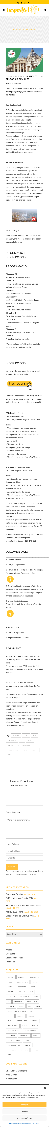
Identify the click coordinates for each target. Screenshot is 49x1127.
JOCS (38, 1006)
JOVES (30, 740)
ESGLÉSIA (11, 996)
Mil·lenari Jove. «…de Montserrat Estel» (23, 905)
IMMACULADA (32, 1001)
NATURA (35, 1025)
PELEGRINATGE (13, 750)
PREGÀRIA (11, 1035)
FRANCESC (18, 1001)
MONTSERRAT (13, 1025)
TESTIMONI (12, 1050)
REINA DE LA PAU (14, 1040)
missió (34, 1021)
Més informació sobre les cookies (20, 1123)
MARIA (10, 1021)
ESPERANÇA (12, 740)
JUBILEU (10, 745)
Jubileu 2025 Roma (14, 912)
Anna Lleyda (11, 1075)
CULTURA (11, 991)
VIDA (9, 755)
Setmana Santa (14, 1045)
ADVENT (11, 977)
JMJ (29, 1006)
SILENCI (28, 1045)
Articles (32, 76)
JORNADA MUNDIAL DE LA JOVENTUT (21, 1011)
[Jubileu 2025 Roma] (24, 60)
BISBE (10, 982)
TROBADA (24, 1050)
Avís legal (35, 1123)
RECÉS (35, 1035)
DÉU (34, 735)
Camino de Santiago (15, 894)
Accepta (24, 1104)
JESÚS (21, 1006)
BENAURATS (34, 977)
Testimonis (10, 962)
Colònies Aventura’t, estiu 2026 (19, 898)
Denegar (24, 1111)
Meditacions (11, 954)
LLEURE (31, 1016)
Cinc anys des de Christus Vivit (19, 916)
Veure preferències (24, 1118)
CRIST (26, 735)
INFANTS (11, 1006)
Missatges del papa (14, 958)
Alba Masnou (11, 1079)
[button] (45, 1088)
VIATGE (34, 750)
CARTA (35, 982)
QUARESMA (24, 1035)
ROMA (25, 750)
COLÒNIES (22, 987)
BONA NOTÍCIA (22, 982)
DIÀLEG (22, 991)
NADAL (24, 1025)
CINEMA (10, 987)
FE (22, 740)
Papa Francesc (24, 745)
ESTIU (36, 996)
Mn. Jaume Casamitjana (16, 1071)
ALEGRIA (16, 735)
